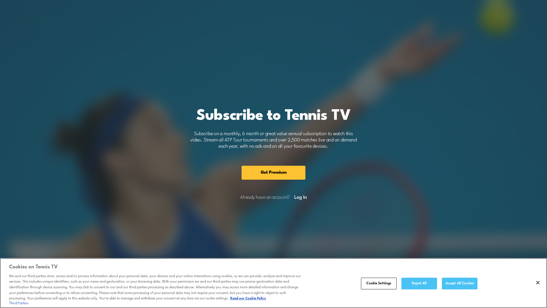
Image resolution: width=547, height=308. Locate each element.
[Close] (538, 282)
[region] (273, 283)
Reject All (419, 283)
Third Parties (18, 303)
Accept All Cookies (460, 283)
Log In (300, 197)
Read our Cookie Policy (248, 298)
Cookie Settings (378, 283)
